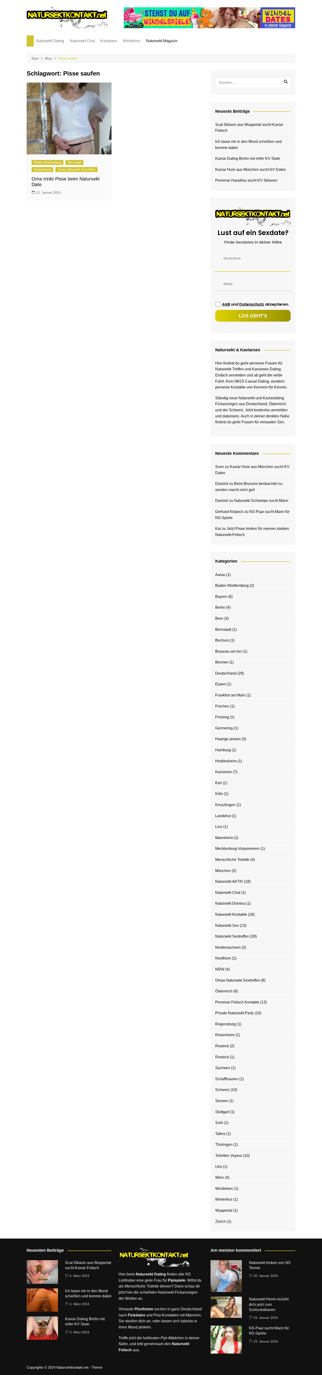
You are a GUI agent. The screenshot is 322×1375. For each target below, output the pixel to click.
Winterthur (223, 1199)
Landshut (223, 816)
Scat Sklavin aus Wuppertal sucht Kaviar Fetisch (249, 128)
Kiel (218, 783)
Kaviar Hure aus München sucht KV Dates (250, 170)
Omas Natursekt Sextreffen (76, 169)
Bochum (222, 640)
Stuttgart (222, 1112)
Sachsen (222, 1068)
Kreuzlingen (225, 805)
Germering (224, 728)
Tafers (220, 1134)
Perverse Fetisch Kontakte (237, 1002)
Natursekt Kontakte (231, 914)
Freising (222, 717)
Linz (218, 827)
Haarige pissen (228, 739)
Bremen (221, 662)
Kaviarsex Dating (266, 369)
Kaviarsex (108, 41)
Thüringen (223, 1145)
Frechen (222, 706)
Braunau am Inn (228, 651)
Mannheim (224, 838)
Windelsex (131, 41)
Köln (219, 794)
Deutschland (42, 169)
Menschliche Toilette (232, 860)
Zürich (220, 1221)
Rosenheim (225, 1035)
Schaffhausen (226, 1079)
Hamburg (223, 750)
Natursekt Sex (227, 925)
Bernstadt (74, 162)
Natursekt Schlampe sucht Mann (261, 501)
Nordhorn (223, 958)
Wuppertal (223, 1210)
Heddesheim (226, 761)
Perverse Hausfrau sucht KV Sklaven (246, 180)
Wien (219, 1177)
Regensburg (225, 1024)
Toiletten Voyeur (228, 1156)
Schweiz (222, 1090)
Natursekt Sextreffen (232, 936)
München (223, 871)
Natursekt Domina (230, 903)
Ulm (218, 1167)
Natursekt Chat (82, 41)
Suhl (219, 1123)
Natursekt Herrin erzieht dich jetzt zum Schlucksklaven (269, 1304)
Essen (220, 684)
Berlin (220, 607)
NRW (219, 969)
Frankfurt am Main (230, 695)
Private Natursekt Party (234, 1013)
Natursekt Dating (50, 41)
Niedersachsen (228, 947)
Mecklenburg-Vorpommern (237, 849)
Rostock (222, 1046)
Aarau (220, 575)
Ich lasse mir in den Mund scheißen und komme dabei (248, 145)
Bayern (221, 597)
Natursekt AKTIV (229, 881)
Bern (219, 618)
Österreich (223, 991)
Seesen (221, 1101)
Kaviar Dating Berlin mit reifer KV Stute (247, 158)
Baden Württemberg (47, 162)
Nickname (232, 258)
